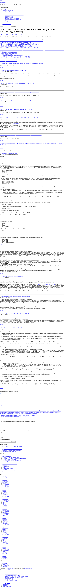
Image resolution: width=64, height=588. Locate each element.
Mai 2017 (4, 530)
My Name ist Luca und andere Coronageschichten (12, 449)
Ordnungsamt (26, 413)
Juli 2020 (4, 489)
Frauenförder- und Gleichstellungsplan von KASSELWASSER (13, 70)
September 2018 (5, 513)
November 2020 (5, 484)
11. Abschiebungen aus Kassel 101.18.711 (8, 53)
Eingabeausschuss (6, 462)
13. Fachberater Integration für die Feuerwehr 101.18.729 (11, 55)
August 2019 (5, 501)
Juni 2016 (4, 540)
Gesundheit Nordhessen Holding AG (22, 412)
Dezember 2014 (5, 549)
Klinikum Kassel (11, 413)
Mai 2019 (4, 504)
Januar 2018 (4, 522)
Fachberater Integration (44, 411)
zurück (1, 67)
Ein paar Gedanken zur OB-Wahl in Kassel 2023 (12, 446)
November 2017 (5, 524)
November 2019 (5, 497)
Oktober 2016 (5, 537)
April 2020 (4, 492)
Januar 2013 (4, 557)
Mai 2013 (4, 556)
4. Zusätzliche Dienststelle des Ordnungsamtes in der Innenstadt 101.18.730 (15, 296)
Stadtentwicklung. (15, 123)
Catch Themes (9, 569)
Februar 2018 (5, 521)
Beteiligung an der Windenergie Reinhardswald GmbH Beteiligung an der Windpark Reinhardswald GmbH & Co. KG (30, 410)
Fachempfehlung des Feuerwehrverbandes (46, 284)
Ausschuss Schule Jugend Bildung (12, 18)
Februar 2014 (5, 553)
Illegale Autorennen (34, 412)
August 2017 (5, 528)
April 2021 (4, 478)
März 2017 (4, 531)
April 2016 (4, 542)
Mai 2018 (4, 518)
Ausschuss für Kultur (9, 16)
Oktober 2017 (5, 525)
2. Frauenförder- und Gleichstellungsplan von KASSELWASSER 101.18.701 (15, 42)
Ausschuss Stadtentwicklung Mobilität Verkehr (14, 15)
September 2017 (5, 527)
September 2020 (5, 486)
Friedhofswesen (11, 412)
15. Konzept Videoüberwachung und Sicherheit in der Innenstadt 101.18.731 (15, 57)
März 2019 (4, 506)
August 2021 (5, 477)
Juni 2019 (4, 503)
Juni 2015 (4, 547)
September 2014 (5, 550)
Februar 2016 (5, 543)
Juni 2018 (4, 516)
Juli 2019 (4, 502)
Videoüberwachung (33, 413)
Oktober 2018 (5, 512)
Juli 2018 (4, 515)
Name (1, 432)
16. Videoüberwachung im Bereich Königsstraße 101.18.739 (12, 58)
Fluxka (15, 34)
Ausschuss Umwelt (9, 17)
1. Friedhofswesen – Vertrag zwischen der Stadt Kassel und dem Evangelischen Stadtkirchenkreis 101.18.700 (21, 41)
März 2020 (4, 493)
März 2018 (4, 520)
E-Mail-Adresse (3, 434)
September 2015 (5, 544)
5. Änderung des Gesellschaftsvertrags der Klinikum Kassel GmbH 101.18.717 (15, 45)
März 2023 (4, 476)
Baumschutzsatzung (50, 410)
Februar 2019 (5, 508)
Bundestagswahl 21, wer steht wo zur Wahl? (11, 447)
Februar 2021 (5, 481)
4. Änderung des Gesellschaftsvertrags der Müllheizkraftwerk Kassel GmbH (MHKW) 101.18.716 (19, 44)
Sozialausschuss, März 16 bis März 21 (10, 451)
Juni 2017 (4, 529)
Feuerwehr (52, 411)
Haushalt (4, 467)
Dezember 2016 (5, 534)
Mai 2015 (4, 548)
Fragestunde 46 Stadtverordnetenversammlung (11, 450)
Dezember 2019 (5, 496)
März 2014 (4, 552)
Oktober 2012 (5, 558)
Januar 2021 (4, 482)
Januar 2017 (4, 533)
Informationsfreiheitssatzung (44, 412)
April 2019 (4, 505)
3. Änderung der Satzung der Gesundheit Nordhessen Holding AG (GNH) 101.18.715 (17, 43)
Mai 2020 (4, 491)
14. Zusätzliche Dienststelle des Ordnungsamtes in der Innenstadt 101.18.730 (15, 56)
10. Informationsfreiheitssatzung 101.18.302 (8, 52)
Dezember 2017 (5, 523)
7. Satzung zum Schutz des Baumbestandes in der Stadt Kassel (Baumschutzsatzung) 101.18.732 (19, 47)
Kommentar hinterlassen (21, 34)
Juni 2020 (4, 490)
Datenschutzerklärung (6, 24)
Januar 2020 (4, 495)
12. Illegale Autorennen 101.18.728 (7, 54)
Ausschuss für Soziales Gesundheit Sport (13, 19)
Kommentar (2, 430)
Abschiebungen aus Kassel (40, 410)
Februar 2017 (5, 532)
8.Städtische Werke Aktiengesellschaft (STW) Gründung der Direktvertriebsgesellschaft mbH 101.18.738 (21, 48)
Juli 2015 (4, 546)
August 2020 (5, 487)
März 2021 (4, 480)
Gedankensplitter (5, 21)
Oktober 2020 (5, 485)
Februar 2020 (5, 494)
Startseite (4, 9)
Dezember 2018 (5, 510)
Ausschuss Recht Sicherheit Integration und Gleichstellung (16, 14)
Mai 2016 (4, 541)
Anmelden (4, 563)
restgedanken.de (3, 2)
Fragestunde (7, 20)
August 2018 (5, 514)
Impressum (4, 22)
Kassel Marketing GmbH (55, 412)
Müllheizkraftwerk (19, 413)
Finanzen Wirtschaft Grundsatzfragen (12, 12)
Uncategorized (5, 471)
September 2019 (5, 500)
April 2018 (4, 519)
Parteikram (4, 469)
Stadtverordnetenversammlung (11, 11)
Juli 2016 (4, 539)
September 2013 (5, 554)
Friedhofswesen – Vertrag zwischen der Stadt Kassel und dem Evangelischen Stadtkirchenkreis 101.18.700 (22, 63)
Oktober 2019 (5, 499)
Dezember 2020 (5, 483)
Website (1, 437)
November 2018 (5, 511)
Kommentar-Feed (5, 565)
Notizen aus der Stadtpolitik (7, 10)
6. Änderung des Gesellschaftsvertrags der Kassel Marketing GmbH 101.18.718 (16, 46)
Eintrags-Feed (5, 564)
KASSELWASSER (4, 413)
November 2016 (5, 535)
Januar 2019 (4, 509)
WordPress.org (5, 566)
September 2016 (5, 538)
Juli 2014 (4, 551)
